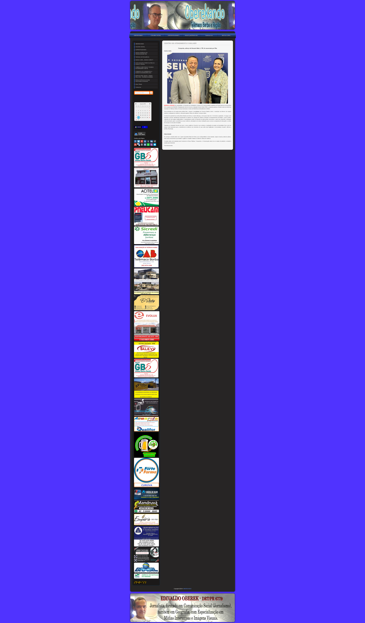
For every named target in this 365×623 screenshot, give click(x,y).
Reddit (154, 141)
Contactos (138, 87)
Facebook (135, 141)
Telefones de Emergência (209, 36)
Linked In (145, 141)
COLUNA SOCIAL (156, 35)
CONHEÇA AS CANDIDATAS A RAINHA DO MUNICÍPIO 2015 (143, 72)
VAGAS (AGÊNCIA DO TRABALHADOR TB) (191, 36)
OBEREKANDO (138, 35)
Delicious (138, 144)
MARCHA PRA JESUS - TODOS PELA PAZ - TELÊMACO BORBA (144, 76)
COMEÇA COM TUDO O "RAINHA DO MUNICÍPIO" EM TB (144, 68)
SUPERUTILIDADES (173, 35)
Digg (151, 141)
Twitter (138, 141)
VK (145, 144)
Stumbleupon (135, 144)
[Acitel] (146, 205)
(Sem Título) (138, 84)
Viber (151, 144)
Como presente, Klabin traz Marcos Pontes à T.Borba (145, 63)
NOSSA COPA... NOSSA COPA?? (226, 36)
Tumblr (148, 141)
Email (154, 144)
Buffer (141, 144)
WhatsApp (148, 144)
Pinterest (141, 141)
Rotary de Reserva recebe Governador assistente (142, 80)
